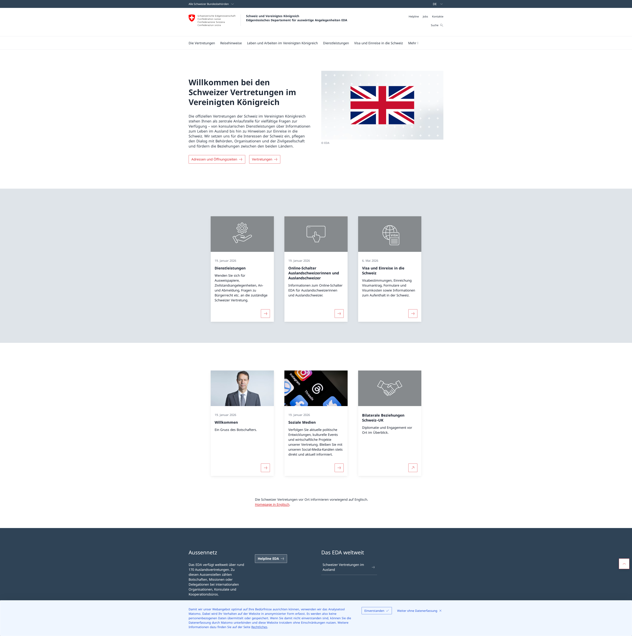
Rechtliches (259, 627)
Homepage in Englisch (272, 504)
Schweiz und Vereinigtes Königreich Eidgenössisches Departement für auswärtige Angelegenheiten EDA (296, 18)
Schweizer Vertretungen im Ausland (343, 567)
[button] (202, 43)
